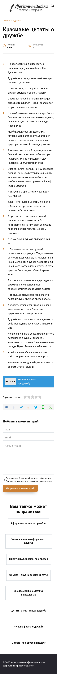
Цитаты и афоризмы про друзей (28, 558)
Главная (7, 21)
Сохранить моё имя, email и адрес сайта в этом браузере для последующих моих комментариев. (29, 480)
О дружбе (17, 21)
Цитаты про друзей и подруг (29, 642)
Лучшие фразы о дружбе (28, 626)
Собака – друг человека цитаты (28, 574)
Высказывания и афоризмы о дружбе (28, 541)
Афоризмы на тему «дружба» (28, 523)
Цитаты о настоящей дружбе (28, 610)
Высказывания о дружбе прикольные (28, 592)
